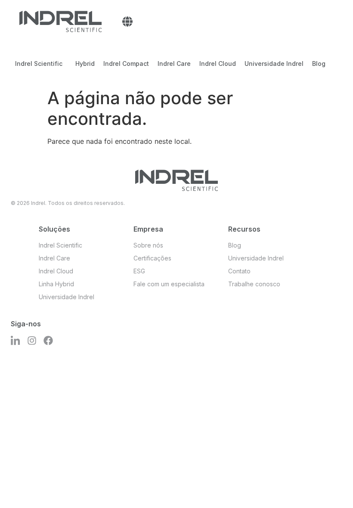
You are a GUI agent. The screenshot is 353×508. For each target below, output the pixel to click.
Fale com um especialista (168, 284)
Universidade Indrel (274, 63)
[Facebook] (48, 340)
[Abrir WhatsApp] (331, 486)
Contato (239, 271)
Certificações (152, 258)
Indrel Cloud (217, 63)
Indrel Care (174, 63)
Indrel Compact (126, 63)
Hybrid (85, 63)
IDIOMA (127, 21)
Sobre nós (148, 245)
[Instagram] (32, 340)
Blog (318, 63)
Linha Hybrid (56, 284)
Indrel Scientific (38, 63)
